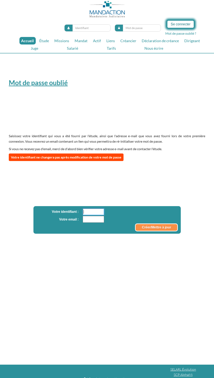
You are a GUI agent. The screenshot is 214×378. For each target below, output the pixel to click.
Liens (110, 40)
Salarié (72, 48)
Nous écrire (153, 48)
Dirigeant (192, 40)
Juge (34, 48)
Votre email (68, 219)
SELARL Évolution (183, 369)
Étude (44, 40)
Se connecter (180, 24)
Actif (97, 40)
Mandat (81, 40)
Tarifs (111, 48)
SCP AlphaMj (183, 375)
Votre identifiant (65, 211)
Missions (61, 40)
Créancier (128, 40)
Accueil (27, 40)
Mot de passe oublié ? (180, 33)
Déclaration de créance (160, 40)
